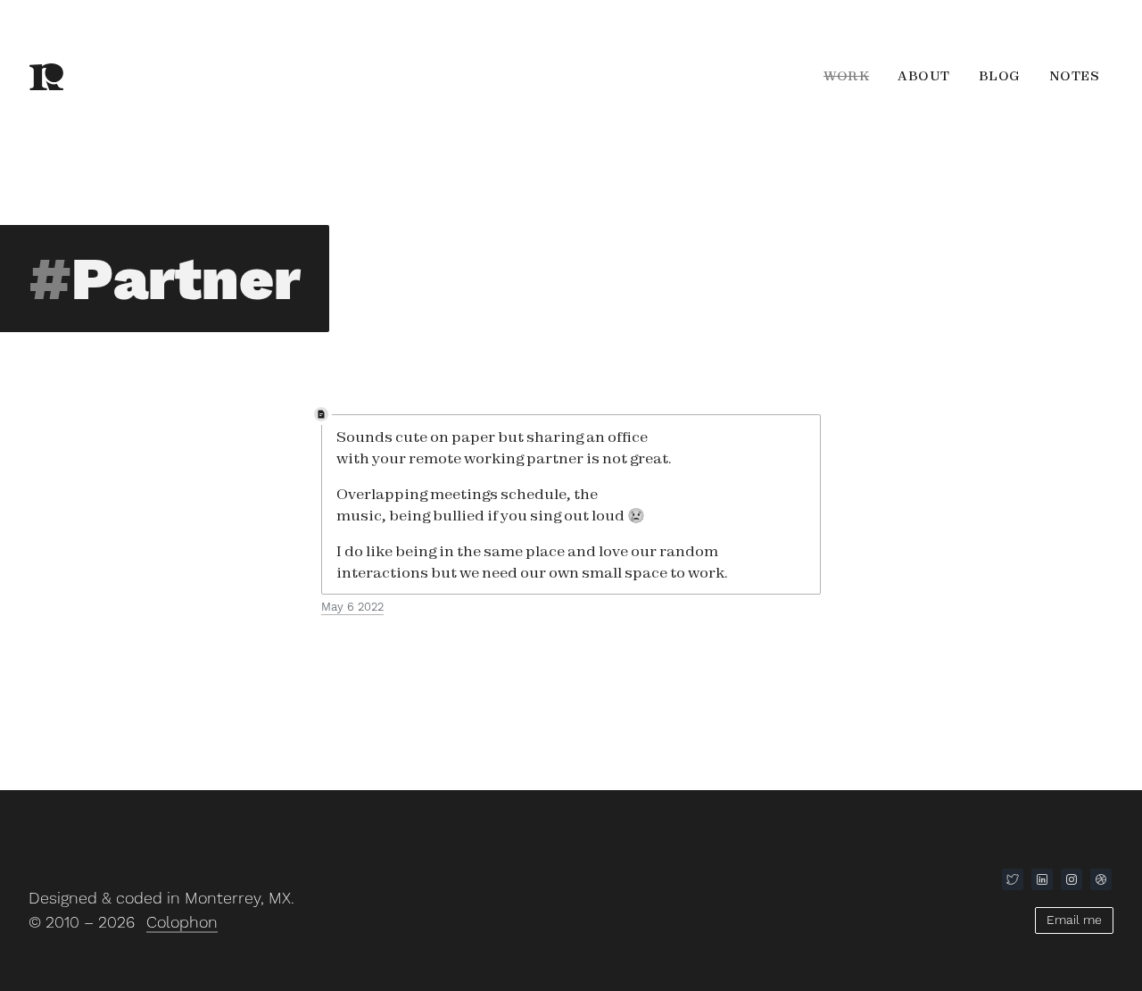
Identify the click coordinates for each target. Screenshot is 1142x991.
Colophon (182, 921)
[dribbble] (1101, 879)
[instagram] (1071, 879)
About (924, 76)
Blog (1000, 76)
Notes (1074, 76)
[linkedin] (1042, 879)
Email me (1074, 919)
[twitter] (1012, 879)
